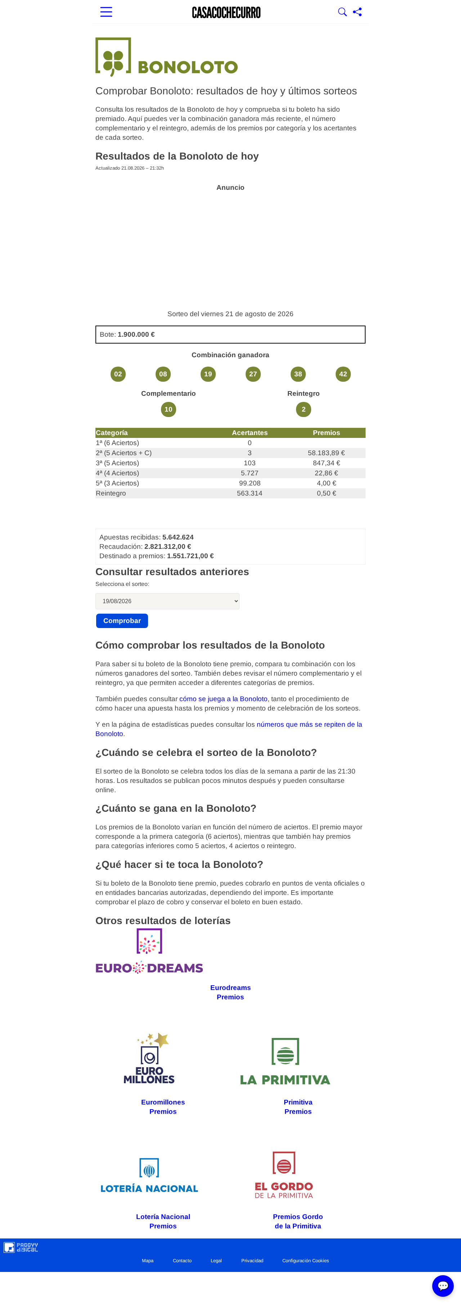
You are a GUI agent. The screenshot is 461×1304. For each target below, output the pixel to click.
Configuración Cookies (305, 1260)
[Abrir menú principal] (106, 12)
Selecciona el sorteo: (122, 584)
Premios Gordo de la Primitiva (298, 1221)
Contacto (182, 1260)
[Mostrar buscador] (342, 12)
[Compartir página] (357, 12)
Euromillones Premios (163, 1106)
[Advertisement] (230, 246)
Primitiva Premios (298, 1106)
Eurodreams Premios (230, 992)
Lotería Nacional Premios (163, 1221)
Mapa (147, 1260)
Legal (216, 1260)
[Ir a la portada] (226, 12)
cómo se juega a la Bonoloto (223, 699)
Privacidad (252, 1260)
